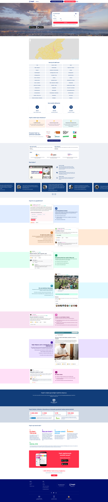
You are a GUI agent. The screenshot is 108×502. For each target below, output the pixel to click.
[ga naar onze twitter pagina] (54, 493)
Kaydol (54, 475)
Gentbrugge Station (37, 75)
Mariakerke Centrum (54, 80)
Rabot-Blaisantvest (37, 90)
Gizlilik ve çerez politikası (46, 486)
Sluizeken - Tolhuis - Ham (37, 95)
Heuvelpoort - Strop (54, 75)
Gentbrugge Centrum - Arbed (54, 72)
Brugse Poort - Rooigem (71, 67)
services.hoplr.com (40, 136)
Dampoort (37, 70)
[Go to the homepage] (31, 1)
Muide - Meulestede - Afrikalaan (54, 82)
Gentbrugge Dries (70, 72)
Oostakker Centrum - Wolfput (71, 85)
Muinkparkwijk (71, 82)
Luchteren (70, 77)
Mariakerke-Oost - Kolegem (71, 80)
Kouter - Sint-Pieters (37, 77)
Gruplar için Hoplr (32, 486)
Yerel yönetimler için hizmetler (57, 1)
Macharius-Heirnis (37, 80)
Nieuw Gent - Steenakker (37, 85)
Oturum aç (70, 1)
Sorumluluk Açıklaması (46, 487)
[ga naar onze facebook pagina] (51, 493)
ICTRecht (51, 396)
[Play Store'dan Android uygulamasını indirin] (32, 27)
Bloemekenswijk (54, 67)
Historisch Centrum (70, 75)
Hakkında (37, 1)
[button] (30, 39)
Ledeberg (54, 77)
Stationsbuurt (54, 95)
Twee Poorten (71, 95)
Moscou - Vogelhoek (37, 82)
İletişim (30, 484)
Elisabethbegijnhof (37, 72)
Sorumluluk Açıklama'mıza (66, 395)
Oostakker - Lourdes (54, 85)
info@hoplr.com (72, 486)
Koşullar (44, 484)
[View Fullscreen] (30, 42)
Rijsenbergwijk (54, 90)
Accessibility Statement (46, 489)
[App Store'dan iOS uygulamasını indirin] (40, 27)
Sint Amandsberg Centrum (70, 90)
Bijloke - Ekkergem (37, 67)
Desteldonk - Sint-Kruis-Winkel (54, 70)
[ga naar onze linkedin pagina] (56, 493)
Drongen (71, 70)
